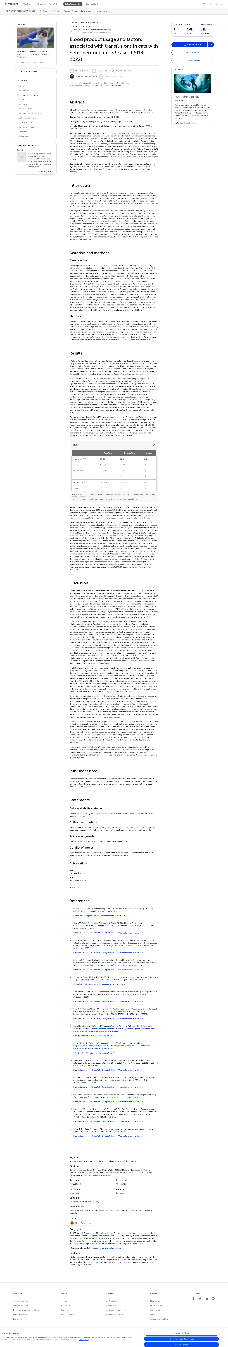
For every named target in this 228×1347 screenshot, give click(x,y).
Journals (64, 1310)
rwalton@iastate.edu (111, 1248)
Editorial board (86, 11)
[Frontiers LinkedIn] (206, 1298)
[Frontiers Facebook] (193, 1298)
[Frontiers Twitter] (200, 1298)
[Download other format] (180, 69)
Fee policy (17, 1319)
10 (71, 599)
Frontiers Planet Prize (114, 1314)
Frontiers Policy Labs (114, 1305)
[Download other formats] (210, 44)
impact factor (23, 62)
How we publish (67, 1314)
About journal (102, 11)
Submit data (91, 4)
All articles (54, 4)
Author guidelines (20, 1301)
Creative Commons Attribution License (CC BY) (102, 1236)
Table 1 (135, 422)
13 (149, 671)
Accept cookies (181, 1344)
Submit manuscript (73, 4)
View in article (47, 171)
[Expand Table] (154, 445)
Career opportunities (159, 1319)
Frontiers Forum (112, 1301)
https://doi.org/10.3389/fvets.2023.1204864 (97, 32)
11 (149, 614)
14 (95, 712)
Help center (155, 1301)
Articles (57, 11)
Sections (43, 11)
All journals (41, 4)
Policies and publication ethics (26, 1310)
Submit (153, 1314)
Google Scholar (91, 915)
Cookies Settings (181, 1333)
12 (101, 637)
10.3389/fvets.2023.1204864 (97, 1175)
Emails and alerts (157, 1305)
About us (26, 4)
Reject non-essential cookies (181, 1339)
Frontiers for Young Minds (116, 1310)
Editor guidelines (20, 1314)
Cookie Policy (84, 1340)
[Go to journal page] (35, 38)
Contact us (155, 1310)
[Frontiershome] (11, 4)
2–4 (112, 201)
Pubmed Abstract (81, 933)
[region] (114, 1337)
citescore (39, 62)
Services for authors (21, 1305)
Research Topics (70, 11)
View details (206, 24)
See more (116, 86)
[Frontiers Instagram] (213, 1298)
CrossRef (77, 915)
